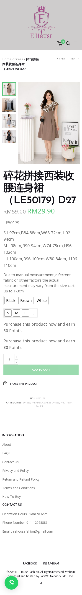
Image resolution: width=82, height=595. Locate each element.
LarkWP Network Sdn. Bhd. (57, 576)
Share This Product (23, 383)
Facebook (30, 563)
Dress (18, 59)
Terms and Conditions (18, 488)
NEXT (73, 58)
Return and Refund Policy (20, 479)
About (6, 444)
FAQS (6, 453)
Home (6, 59)
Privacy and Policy (15, 470)
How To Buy (11, 496)
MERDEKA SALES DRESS (45, 402)
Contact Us (10, 462)
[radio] (11, 300)
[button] (11, 583)
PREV (62, 58)
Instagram (51, 563)
